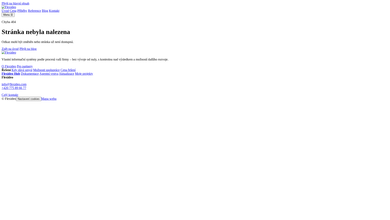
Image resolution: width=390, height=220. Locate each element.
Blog (45, 10)
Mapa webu (48, 98)
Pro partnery (25, 66)
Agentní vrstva (48, 73)
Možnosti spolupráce (46, 70)
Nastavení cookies (29, 98)
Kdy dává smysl (22, 70)
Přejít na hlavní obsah (15, 3)
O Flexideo (9, 66)
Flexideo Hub (11, 73)
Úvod (5, 10)
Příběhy (22, 10)
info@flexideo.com (14, 84)
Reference (34, 10)
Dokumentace (30, 73)
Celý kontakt (10, 95)
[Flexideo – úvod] (9, 7)
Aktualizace (66, 73)
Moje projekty (84, 73)
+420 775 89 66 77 (14, 88)
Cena (13, 10)
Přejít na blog (28, 49)
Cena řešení (68, 70)
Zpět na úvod (10, 49)
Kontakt (54, 10)
